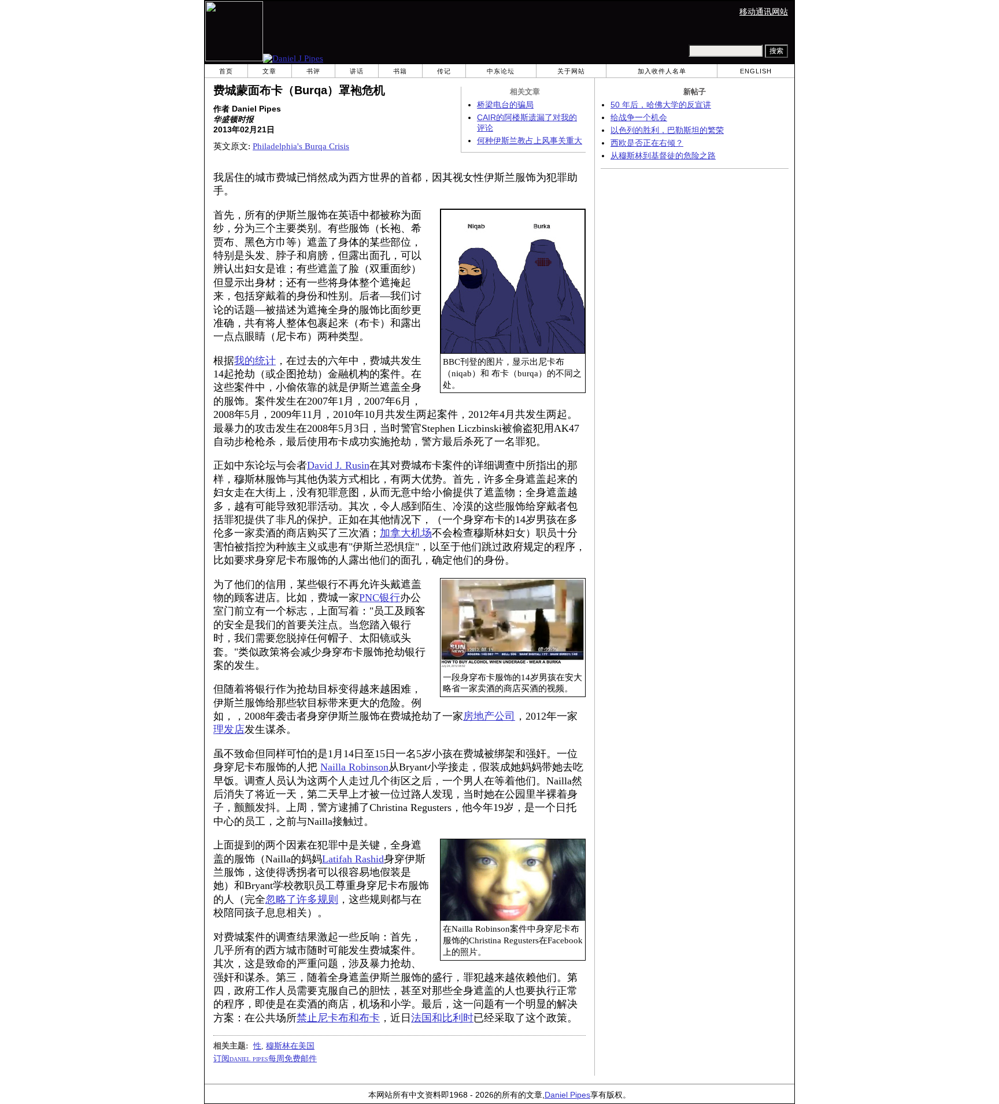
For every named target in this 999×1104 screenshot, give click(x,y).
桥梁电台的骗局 (505, 105)
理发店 (229, 729)
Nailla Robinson (354, 767)
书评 (313, 71)
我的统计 (255, 360)
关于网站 (571, 71)
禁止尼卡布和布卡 (338, 1018)
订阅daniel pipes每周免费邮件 (265, 1058)
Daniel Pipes (567, 1095)
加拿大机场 (406, 533)
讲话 (357, 71)
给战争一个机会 (638, 117)
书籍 (400, 71)
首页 (226, 71)
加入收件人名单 (662, 71)
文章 (269, 71)
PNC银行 (379, 597)
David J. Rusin (338, 465)
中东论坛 (501, 71)
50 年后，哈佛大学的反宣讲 (660, 105)
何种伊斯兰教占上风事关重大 (529, 140)
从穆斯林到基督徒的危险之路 (663, 155)
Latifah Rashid (353, 859)
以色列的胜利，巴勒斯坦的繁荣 (667, 130)
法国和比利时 (442, 1018)
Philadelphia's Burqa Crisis (301, 146)
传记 (444, 71)
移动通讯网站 (763, 12)
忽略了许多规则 (301, 899)
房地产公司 (489, 716)
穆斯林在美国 (290, 1045)
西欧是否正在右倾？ (646, 143)
